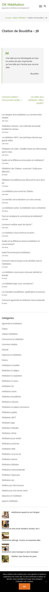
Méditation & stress (10, 381)
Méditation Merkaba (10, 428)
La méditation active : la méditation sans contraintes (24, 208)
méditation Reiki (8, 449)
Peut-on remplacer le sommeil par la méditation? (22, 216)
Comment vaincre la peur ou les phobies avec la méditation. (22, 262)
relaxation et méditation (12, 496)
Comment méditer (9, 344)
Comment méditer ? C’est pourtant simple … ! (12, 98)
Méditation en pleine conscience (15, 407)
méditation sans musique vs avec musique (20, 552)
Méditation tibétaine (10, 464)
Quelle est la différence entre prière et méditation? (23, 160)
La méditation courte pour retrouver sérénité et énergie (22, 274)
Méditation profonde (10, 443)
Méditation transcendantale (13, 469)
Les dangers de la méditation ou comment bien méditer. (22, 116)
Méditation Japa (8, 422)
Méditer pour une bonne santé (14, 490)
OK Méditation (13, 4)
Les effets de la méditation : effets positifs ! (36, 100)
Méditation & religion (10, 370)
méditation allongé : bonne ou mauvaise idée (21, 540)
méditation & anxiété (10, 365)
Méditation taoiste (9, 459)
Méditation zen (8, 480)
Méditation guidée (9, 412)
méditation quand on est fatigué (25, 512)
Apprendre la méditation (12, 323)
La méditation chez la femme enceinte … (19, 233)
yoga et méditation (10, 501)
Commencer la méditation (13, 339)
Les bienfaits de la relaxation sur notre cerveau (21, 199)
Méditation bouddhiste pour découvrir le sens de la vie (23, 181)
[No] (46, 581)
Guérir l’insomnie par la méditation (16, 252)
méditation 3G (8, 386)
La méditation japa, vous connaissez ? (17, 283)
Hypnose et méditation (11, 355)
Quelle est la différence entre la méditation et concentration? (21, 243)
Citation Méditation (10, 334)
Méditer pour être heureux (13, 485)
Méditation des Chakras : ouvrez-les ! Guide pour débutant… (22, 170)
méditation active (9, 391)
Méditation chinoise (10, 402)
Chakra (4, 329)
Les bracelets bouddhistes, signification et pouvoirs (23, 292)
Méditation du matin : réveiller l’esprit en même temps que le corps (24, 150)
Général (5, 349)
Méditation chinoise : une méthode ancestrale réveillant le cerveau (21, 127)
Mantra (5, 360)
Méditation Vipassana (11, 475)
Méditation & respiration (12, 376)
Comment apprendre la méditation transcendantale (23, 300)
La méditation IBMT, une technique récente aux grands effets (22, 139)
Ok (24, 586)
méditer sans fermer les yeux (24, 556)
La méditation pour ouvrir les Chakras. (17, 191)
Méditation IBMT (9, 417)
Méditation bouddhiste (11, 396)
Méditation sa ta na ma (11, 454)
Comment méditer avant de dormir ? (17, 224)
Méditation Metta (9, 433)
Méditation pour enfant (11, 438)
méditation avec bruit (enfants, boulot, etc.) (20, 528)
